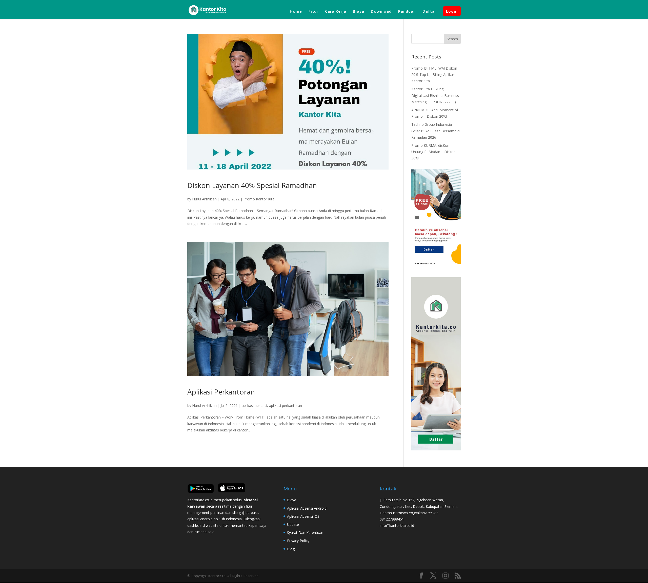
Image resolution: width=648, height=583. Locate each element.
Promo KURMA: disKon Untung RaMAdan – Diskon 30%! (433, 151)
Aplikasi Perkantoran (221, 392)
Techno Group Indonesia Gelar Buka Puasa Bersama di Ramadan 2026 (435, 130)
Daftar (429, 11)
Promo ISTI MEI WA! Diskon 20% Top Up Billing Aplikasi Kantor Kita (434, 74)
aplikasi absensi (254, 405)
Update (293, 524)
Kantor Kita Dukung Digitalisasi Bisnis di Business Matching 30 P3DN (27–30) (435, 95)
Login (452, 11)
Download (381, 11)
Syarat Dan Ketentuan (305, 532)
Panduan (407, 11)
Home (296, 11)
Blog (291, 549)
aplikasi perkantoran (285, 405)
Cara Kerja (335, 11)
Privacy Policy (298, 540)
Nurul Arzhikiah (204, 199)
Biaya (358, 11)
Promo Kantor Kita (259, 199)
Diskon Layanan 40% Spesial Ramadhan (252, 185)
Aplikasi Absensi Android (307, 508)
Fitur (313, 11)
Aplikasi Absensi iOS (303, 516)
